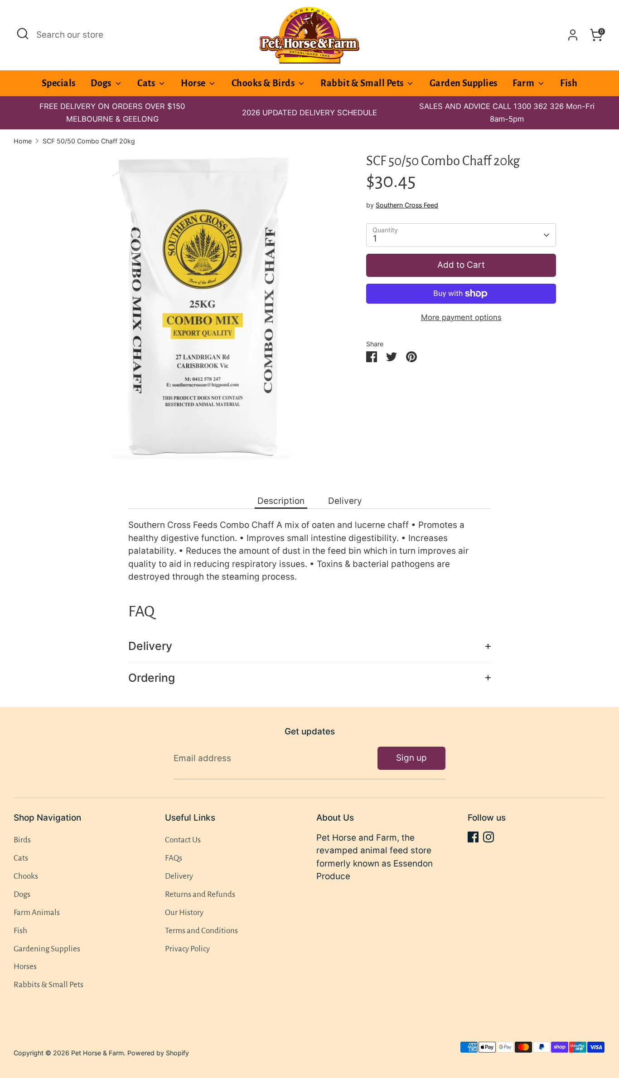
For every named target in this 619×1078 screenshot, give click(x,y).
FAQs (173, 858)
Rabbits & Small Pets (48, 984)
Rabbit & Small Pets (362, 83)
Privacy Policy (187, 949)
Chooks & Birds (264, 83)
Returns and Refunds (200, 894)
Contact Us (183, 840)
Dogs (102, 83)
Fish (568, 83)
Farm (524, 83)
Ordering (151, 677)
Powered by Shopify (158, 1053)
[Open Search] (23, 34)
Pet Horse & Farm (97, 1053)
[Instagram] (488, 837)
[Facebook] (473, 837)
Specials (59, 83)
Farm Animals (37, 912)
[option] (309, 113)
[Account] (573, 35)
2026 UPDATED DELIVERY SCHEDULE (309, 112)
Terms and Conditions (201, 930)
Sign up (411, 758)
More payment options (461, 317)
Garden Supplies (464, 83)
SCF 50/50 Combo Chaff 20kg (89, 141)
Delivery (345, 501)
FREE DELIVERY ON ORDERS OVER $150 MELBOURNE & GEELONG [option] (112, 113)
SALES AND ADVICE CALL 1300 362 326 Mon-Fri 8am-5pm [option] (507, 113)
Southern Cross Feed (407, 205)
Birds (22, 840)
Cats (146, 83)
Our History (184, 912)
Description (281, 501)
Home (23, 141)
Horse (194, 83)
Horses (25, 966)
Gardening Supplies (47, 949)
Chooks (26, 876)
